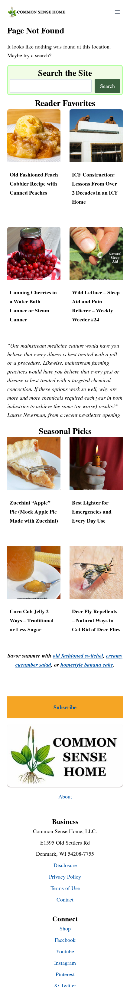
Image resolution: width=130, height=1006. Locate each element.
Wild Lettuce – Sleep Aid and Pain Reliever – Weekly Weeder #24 (96, 305)
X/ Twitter (65, 985)
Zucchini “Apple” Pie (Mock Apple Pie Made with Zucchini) (34, 511)
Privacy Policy (65, 876)
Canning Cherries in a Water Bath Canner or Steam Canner (33, 305)
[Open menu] (117, 12)
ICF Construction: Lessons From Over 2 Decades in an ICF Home (95, 187)
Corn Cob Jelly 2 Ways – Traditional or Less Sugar (32, 620)
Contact (65, 899)
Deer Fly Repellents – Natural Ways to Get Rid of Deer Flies (96, 620)
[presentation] (33, 135)
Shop (65, 928)
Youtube (65, 951)
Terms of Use (65, 888)
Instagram (65, 962)
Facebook (65, 939)
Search (107, 85)
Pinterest (65, 974)
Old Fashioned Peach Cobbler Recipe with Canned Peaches (34, 183)
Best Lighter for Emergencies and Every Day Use (92, 511)
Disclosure (65, 865)
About (65, 796)
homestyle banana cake (86, 664)
